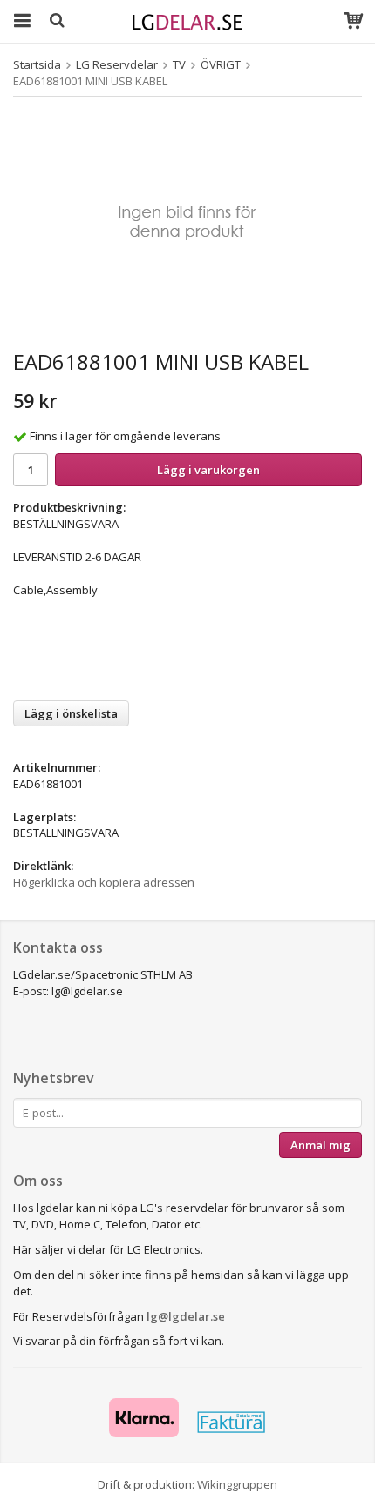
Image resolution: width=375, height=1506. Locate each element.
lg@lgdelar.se (186, 1316)
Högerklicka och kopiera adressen (103, 882)
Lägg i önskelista (71, 713)
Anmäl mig (320, 1145)
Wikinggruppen (237, 1484)
